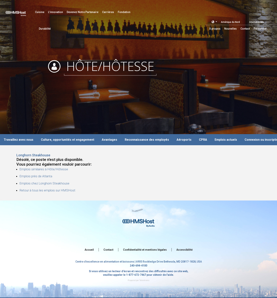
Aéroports (184, 139)
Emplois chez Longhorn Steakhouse (44, 183)
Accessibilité (184, 249)
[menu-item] (39, 12)
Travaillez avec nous (18, 139)
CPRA (203, 139)
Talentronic (144, 280)
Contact (108, 249)
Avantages (109, 139)
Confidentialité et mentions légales (145, 249)
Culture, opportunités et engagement (67, 139)
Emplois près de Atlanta (35, 176)
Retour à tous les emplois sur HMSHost (47, 190)
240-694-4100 (138, 265)
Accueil (89, 249)
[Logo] (19, 11)
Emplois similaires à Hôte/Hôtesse (43, 169)
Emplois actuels (226, 139)
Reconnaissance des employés (147, 139)
